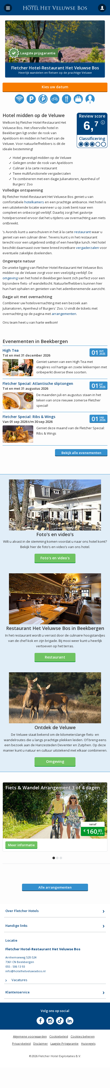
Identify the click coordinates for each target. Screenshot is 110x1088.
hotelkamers (34, 202)
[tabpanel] (55, 817)
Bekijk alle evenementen (81, 452)
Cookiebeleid (58, 1036)
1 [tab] (53, 858)
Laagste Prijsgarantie (64, 1043)
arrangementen (64, 313)
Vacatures (19, 980)
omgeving (10, 278)
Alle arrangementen (55, 887)
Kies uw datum (55, 86)
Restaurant (55, 657)
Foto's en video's (55, 557)
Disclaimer (40, 1043)
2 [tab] (57, 858)
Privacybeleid (21, 1043)
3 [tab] (61, 858)
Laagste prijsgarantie (38, 53)
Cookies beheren (83, 1036)
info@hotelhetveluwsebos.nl (25, 971)
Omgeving (55, 761)
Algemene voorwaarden (30, 1036)
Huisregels (88, 1043)
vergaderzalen (87, 247)
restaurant (82, 232)
